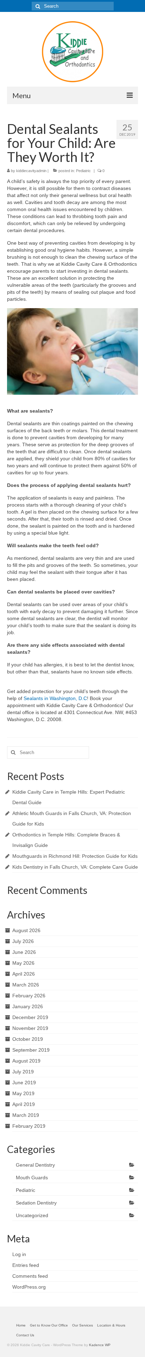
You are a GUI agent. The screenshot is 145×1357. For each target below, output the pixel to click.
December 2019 (30, 1017)
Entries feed (25, 1265)
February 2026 (28, 995)
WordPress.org (29, 1287)
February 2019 (28, 1126)
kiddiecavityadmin (31, 171)
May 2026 (23, 963)
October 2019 (27, 1039)
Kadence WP (100, 1345)
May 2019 (23, 1093)
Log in (19, 1254)
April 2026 (23, 974)
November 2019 (30, 1028)
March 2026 (25, 985)
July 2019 (23, 1071)
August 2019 (26, 1061)
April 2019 (23, 1104)
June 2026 (24, 952)
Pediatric (83, 171)
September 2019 (31, 1050)
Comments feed (30, 1276)
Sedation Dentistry (36, 1203)
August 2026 (26, 930)
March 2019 (25, 1115)
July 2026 (23, 941)
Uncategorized (32, 1215)
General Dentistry (35, 1165)
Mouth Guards (32, 1177)
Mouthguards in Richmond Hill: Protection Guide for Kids (75, 856)
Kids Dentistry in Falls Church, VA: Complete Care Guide (75, 867)
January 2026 (27, 1006)
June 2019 (24, 1082)
